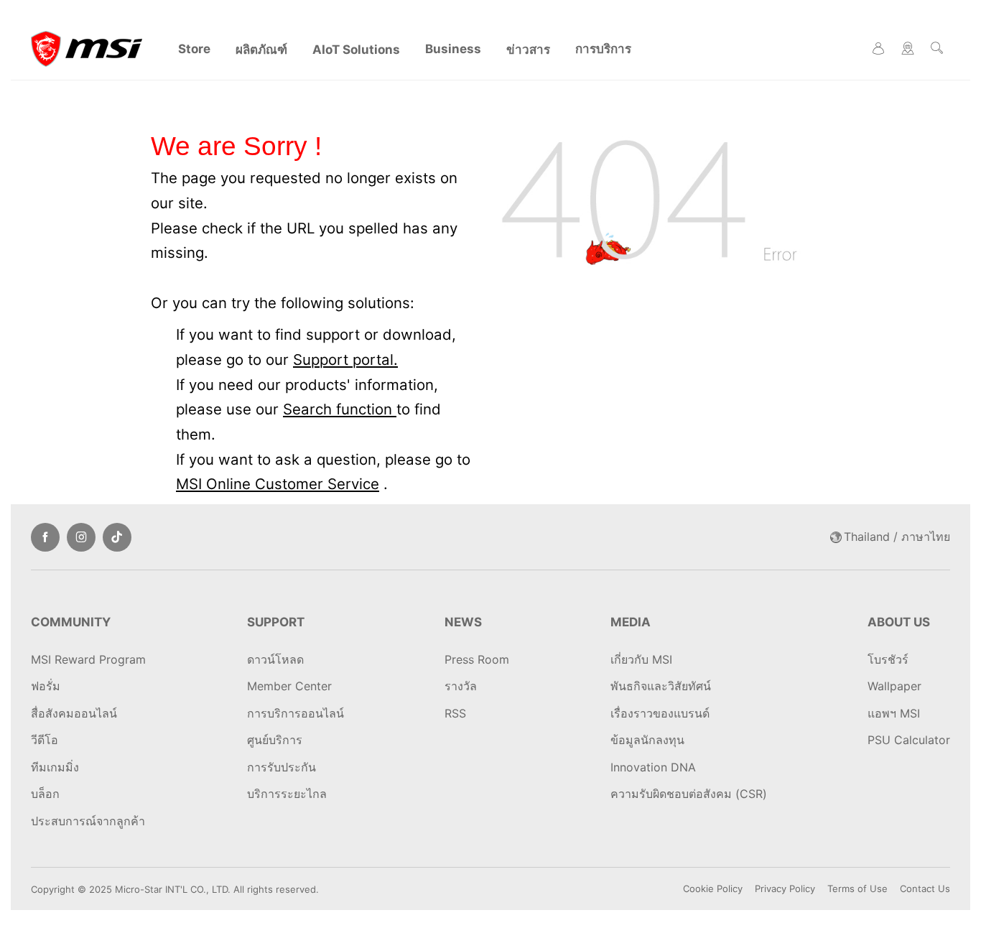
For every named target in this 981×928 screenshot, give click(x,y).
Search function (339, 409)
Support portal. (345, 359)
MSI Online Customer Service (277, 484)
